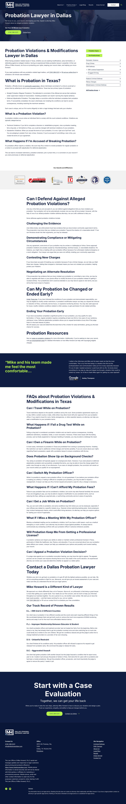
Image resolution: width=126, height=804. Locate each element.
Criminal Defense (99, 744)
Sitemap (30, 788)
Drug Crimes (90, 63)
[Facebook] (6, 789)
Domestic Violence (92, 60)
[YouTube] (10, 789)
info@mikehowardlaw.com (13, 746)
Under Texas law (32, 299)
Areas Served (100, 5)
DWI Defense (90, 66)
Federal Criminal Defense (94, 78)
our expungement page (37, 340)
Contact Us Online (71, 714)
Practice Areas (71, 5)
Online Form (27, 32)
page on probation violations (41, 338)
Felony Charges (91, 82)
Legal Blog (82, 5)
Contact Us (97, 758)
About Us (60, 5)
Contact (113, 5)
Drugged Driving (93, 73)
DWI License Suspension (96, 69)
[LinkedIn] (8, 789)
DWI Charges (98, 746)
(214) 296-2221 (13, 32)
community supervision (32, 86)
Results (91, 5)
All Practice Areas (92, 90)
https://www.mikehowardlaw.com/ (16, 767)
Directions (40, 751)
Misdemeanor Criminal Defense (96, 85)
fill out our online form (69, 72)
